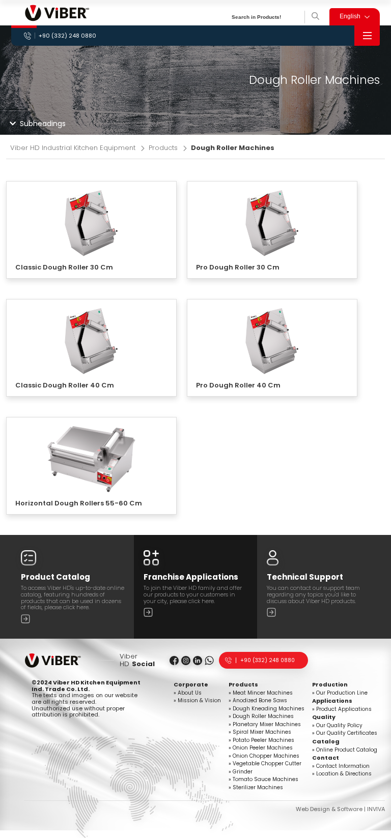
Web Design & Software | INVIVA (340, 809)
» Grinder (241, 771)
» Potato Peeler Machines (261, 739)
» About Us (188, 692)
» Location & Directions (342, 773)
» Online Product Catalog (344, 749)
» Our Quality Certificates (344, 732)
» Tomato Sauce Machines (263, 779)
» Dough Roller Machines (261, 716)
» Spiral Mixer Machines (260, 731)
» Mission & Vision (197, 700)
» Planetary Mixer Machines (265, 724)
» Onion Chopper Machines (264, 755)
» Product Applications (342, 708)
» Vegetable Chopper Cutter (265, 763)
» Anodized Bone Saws (258, 700)
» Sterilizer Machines (256, 787)
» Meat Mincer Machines (261, 692)
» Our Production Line (340, 692)
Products (163, 148)
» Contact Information (341, 765)
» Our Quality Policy (337, 725)
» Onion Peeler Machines (261, 747)
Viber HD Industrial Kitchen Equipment (72, 148)
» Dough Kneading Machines (266, 708)
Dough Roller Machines (232, 148)
